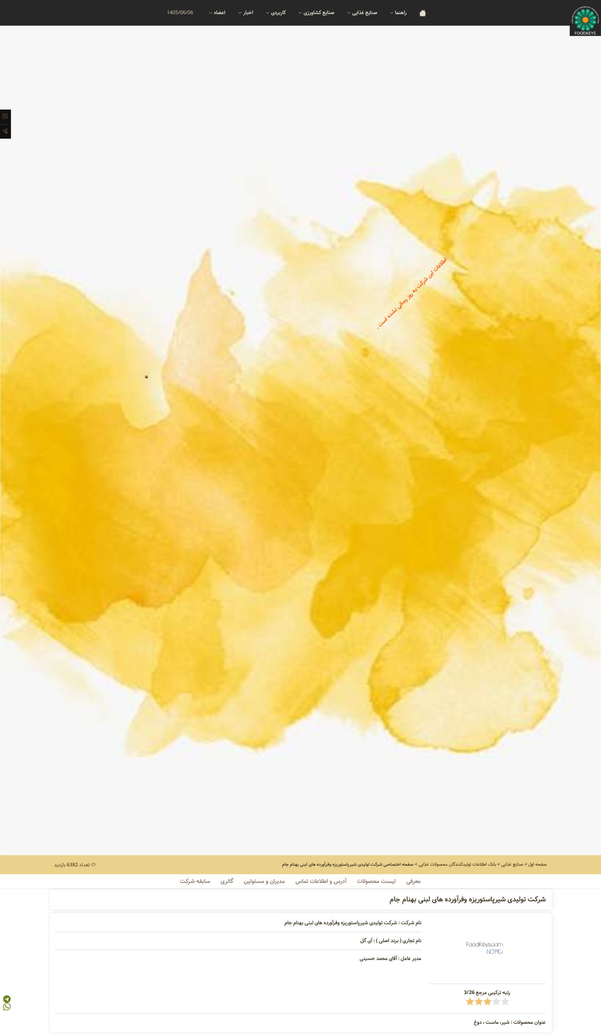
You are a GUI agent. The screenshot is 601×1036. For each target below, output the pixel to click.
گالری (227, 881)
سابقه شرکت (195, 881)
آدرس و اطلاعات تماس (321, 881)
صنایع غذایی (512, 864)
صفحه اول (537, 864)
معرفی (413, 881)
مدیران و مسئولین (264, 881)
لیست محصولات (376, 881)
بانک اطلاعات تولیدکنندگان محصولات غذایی (457, 864)
